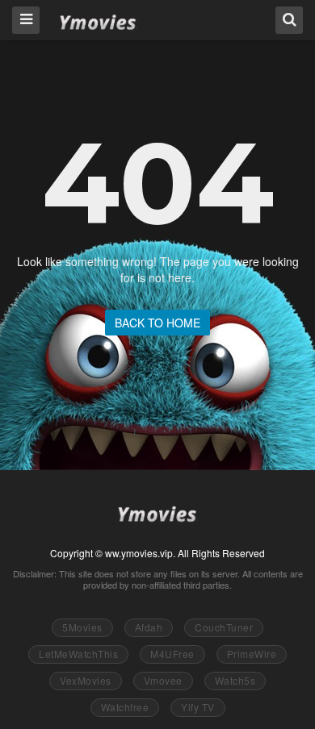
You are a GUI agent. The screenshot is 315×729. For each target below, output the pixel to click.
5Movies (82, 627)
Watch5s (235, 680)
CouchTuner (224, 627)
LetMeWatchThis (78, 653)
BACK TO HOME (157, 323)
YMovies (98, 19)
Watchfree (125, 707)
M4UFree (172, 653)
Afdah (149, 627)
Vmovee (163, 680)
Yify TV (198, 707)
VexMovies (85, 680)
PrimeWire (252, 653)
